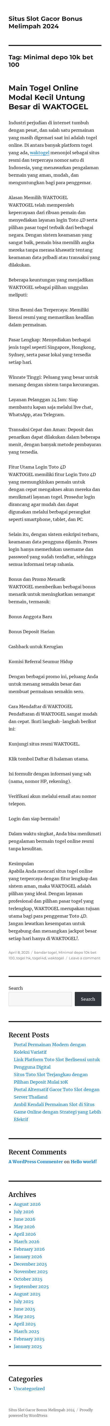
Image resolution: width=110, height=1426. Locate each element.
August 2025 (27, 1294)
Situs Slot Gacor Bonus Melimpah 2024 (45, 22)
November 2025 (31, 1271)
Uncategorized (29, 1388)
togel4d (39, 958)
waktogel (39, 152)
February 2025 (29, 1339)
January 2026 (28, 1256)
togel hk (23, 958)
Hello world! (84, 1161)
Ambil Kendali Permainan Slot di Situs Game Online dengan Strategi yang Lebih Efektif (57, 1112)
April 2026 (25, 1234)
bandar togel (45, 952)
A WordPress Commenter (36, 1161)
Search (16, 988)
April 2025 (25, 1324)
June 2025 (24, 1309)
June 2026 (25, 1219)
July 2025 (24, 1301)
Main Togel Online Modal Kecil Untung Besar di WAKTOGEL (48, 97)
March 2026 (27, 1241)
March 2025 (26, 1331)
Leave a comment (84, 958)
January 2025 (28, 1346)
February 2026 (29, 1249)
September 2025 (31, 1286)
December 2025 (30, 1264)
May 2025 (24, 1316)
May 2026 (24, 1226)
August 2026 (27, 1204)
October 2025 (28, 1279)
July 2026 (24, 1211)
